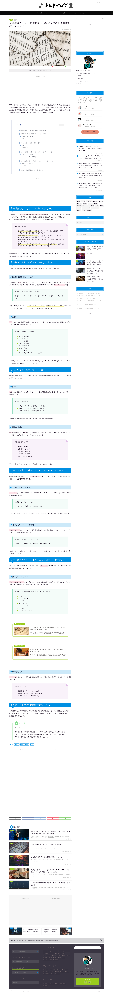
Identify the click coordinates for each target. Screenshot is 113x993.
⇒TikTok (78, 83)
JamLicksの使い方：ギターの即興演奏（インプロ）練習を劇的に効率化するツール (91, 157)
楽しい (58, 973)
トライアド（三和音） (28, 154)
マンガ (88, 205)
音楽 (32, 744)
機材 (55, 957)
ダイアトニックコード (28, 163)
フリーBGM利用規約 (79, 13)
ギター (17, 744)
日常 (51, 957)
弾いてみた (63, 983)
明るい (67, 971)
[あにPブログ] (56, 10)
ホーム (31, 13)
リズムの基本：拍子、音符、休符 (30, 143)
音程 (23, 138)
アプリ (101, 201)
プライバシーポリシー (16, 991)
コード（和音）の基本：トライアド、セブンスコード (36, 152)
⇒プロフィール (80, 75)
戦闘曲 (57, 971)
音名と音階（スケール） (28, 136)
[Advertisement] (40, 89)
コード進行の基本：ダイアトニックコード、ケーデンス (37, 161)
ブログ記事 (39, 13)
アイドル (53, 969)
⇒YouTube (79, 78)
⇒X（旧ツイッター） (82, 81)
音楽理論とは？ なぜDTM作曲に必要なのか (33, 130)
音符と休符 (25, 147)
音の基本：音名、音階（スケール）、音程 (33, 134)
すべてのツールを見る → (90, 131)
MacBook (89, 201)
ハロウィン (47, 971)
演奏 (60, 957)
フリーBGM (49, 13)
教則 (22, 744)
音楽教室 (89, 210)
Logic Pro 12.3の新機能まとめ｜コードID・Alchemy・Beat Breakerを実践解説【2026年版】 (90, 148)
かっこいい (47, 969)
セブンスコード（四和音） (29, 157)
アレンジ (79, 203)
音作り (79, 210)
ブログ (96, 203)
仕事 (93, 205)
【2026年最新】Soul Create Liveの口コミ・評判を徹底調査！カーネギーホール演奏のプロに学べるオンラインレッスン (90, 166)
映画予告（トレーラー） (49, 973)
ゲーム (91, 203)
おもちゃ (95, 201)
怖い (52, 971)
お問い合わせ (66, 13)
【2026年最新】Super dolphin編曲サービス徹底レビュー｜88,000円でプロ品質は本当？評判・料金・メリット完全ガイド (91, 185)
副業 (97, 205)
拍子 (23, 145)
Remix (57, 13)
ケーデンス (25, 166)
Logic (84, 201)
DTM (11, 19)
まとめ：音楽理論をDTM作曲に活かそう (33, 170)
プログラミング (81, 205)
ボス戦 (57, 983)
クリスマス (65, 969)
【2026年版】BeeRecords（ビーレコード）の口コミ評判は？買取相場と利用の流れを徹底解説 (90, 175)
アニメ (59, 969)
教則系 (27, 744)
